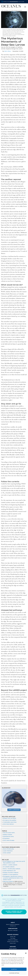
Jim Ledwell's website (8, 866)
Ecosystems (6, 838)
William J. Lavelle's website (10, 865)
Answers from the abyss (9, 818)
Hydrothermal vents (8, 836)
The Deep (12, 938)
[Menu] (25, 6)
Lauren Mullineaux (8, 851)
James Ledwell (7, 853)
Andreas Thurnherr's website (10, 872)
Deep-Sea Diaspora (8, 881)
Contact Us (13, 926)
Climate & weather (13, 940)
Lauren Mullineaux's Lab (9, 870)
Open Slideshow (14, 810)
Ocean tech (13, 943)
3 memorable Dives (9, 822)
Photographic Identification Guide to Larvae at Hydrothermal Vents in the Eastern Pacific (13, 878)
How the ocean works (9, 832)
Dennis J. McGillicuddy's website (11, 868)
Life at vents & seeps (8, 840)
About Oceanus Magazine (12, 924)
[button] (26, 953)
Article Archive (13, 948)
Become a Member (13, 930)
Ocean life (12, 936)
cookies (6, 959)
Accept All (14, 969)
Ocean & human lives (12, 941)
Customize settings (14, 973)
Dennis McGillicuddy (8, 849)
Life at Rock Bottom (8, 824)
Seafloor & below (7, 834)
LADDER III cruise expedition (10, 874)
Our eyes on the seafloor (9, 820)
